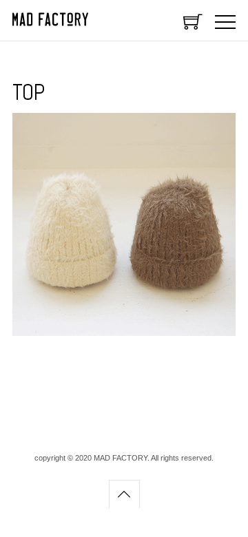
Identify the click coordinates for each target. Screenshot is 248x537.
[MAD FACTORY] (50, 23)
